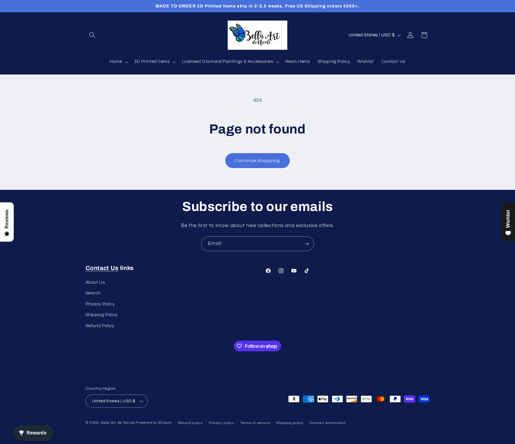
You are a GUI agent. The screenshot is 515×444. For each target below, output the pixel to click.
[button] (92, 35)
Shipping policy (289, 423)
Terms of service (255, 423)
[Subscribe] (307, 243)
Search (93, 293)
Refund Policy (100, 326)
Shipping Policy (102, 315)
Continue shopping (257, 160)
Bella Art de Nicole (117, 422)
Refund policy (190, 423)
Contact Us (102, 268)
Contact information (328, 423)
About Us (95, 282)
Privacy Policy (100, 304)
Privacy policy (221, 423)
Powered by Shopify (154, 422)
